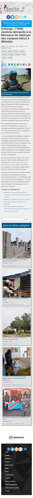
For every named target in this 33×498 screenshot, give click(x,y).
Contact (7, 491)
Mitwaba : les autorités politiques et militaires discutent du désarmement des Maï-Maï (17, 195)
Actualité (11, 54)
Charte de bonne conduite (12, 488)
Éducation (5, 265)
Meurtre (16, 423)
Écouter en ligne (9, 475)
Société (4, 57)
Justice (4, 423)
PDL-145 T (17, 265)
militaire (12, 423)
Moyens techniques (10, 481)
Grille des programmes (11, 484)
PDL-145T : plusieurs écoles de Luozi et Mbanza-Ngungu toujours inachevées (15, 260)
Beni (11, 304)
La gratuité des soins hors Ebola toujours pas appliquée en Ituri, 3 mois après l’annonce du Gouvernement (14, 378)
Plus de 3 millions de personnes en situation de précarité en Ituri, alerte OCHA (15, 338)
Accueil (6, 452)
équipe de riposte (19, 304)
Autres (6, 471)
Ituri (14, 343)
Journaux (7, 462)
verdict (22, 423)
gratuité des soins (19, 384)
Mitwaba (22, 51)
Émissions (7, 458)
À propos (7, 478)
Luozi (21, 265)
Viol (19, 423)
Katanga (10, 51)
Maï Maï (16, 51)
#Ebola (6, 468)
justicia (4, 51)
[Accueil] (14, 7)
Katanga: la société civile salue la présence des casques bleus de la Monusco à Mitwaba (17, 202)
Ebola (14, 304)
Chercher (26, 219)
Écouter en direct (9, 465)
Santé (4, 304)
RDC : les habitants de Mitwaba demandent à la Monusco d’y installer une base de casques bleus (17, 209)
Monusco (4, 54)
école (13, 265)
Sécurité (23, 54)
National (10, 57)
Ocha (16, 343)
